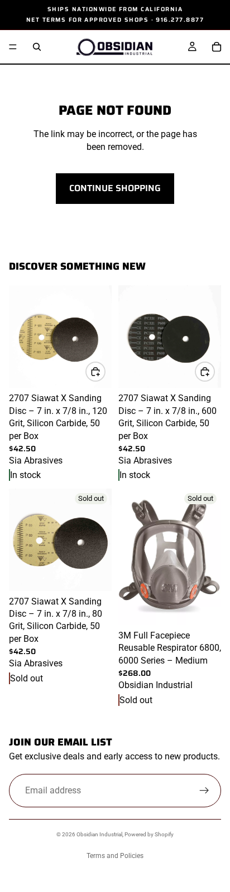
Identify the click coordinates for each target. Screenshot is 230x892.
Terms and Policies (115, 856)
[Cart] (216, 47)
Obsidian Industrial (99, 834)
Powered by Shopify (149, 834)
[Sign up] (204, 790)
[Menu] (13, 47)
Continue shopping (115, 188)
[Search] (37, 47)
